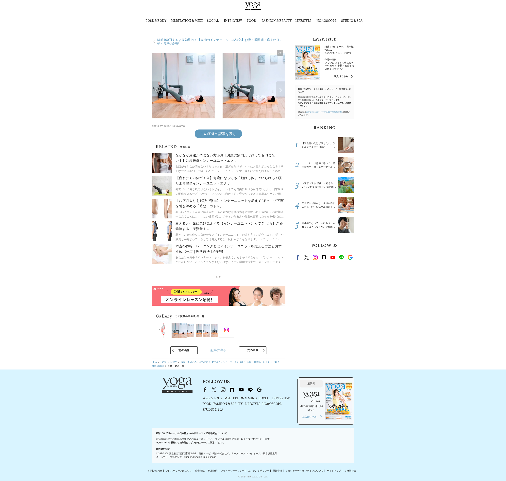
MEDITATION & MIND (187, 21)
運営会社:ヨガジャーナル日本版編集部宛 (324, 112)
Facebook (298, 257)
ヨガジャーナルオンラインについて (304, 470)
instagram (315, 257)
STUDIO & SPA (352, 21)
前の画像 (184, 350)
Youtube (332, 257)
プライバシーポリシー (233, 470)
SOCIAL (213, 21)
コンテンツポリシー (258, 470)
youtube (241, 389)
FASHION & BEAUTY (276, 21)
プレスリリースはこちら (179, 470)
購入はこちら (341, 76)
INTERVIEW (233, 21)
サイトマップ (334, 470)
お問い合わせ (155, 470)
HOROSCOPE (326, 21)
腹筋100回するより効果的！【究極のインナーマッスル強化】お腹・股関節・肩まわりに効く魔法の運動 (220, 41)
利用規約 (212, 470)
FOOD (251, 21)
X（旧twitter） (306, 257)
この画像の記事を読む (218, 134)
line (341, 257)
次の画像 (252, 350)
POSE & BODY (155, 21)
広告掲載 (200, 470)
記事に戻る (218, 350)
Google (350, 257)
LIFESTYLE (303, 21)
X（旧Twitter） (213, 389)
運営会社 (277, 470)
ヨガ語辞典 (350, 470)
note (324, 257)
